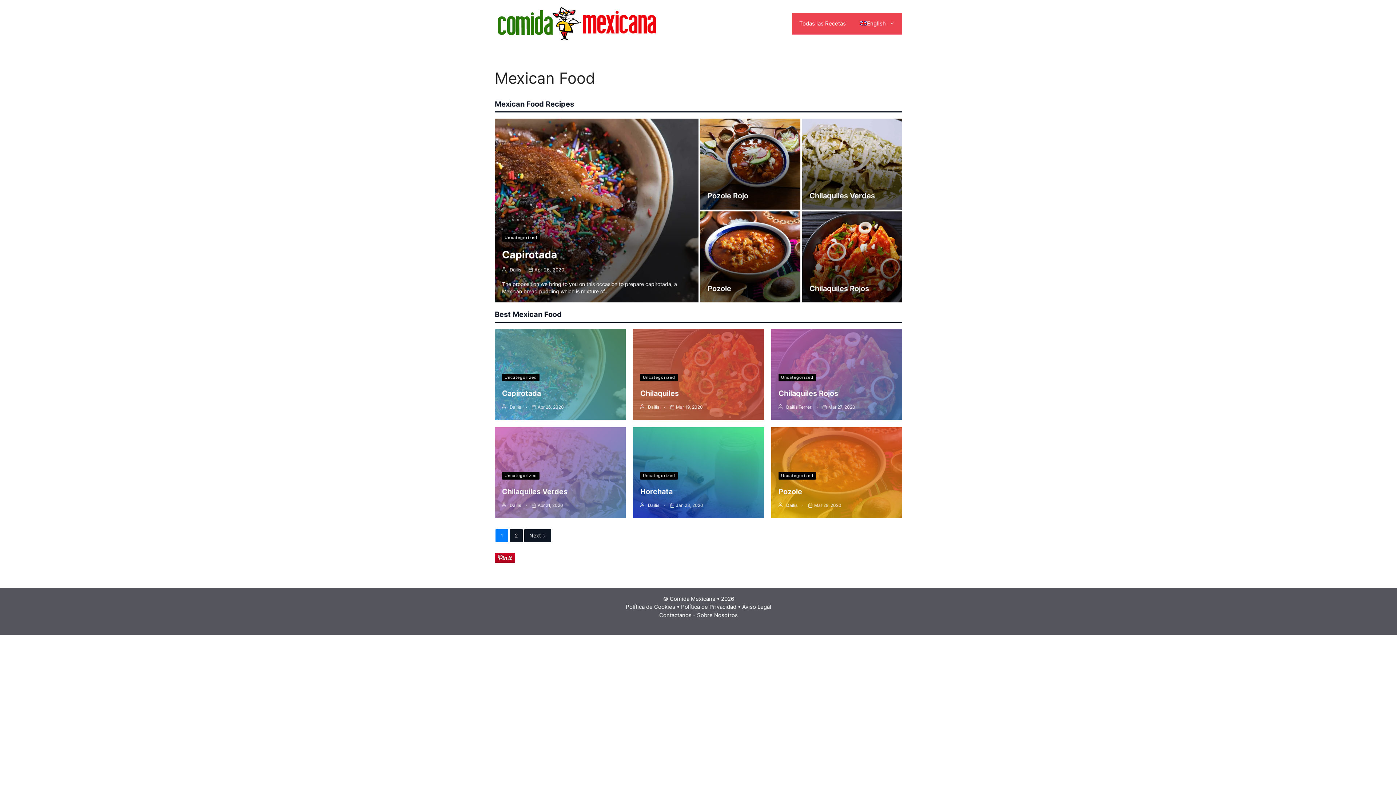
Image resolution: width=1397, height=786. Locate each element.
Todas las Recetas (822, 23)
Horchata (656, 491)
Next (535, 535)
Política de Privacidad (708, 606)
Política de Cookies (650, 606)
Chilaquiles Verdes (842, 195)
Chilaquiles (659, 393)
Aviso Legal (756, 606)
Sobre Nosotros (717, 615)
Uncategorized (521, 237)
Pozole (719, 288)
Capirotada (529, 255)
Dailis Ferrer (799, 407)
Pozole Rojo (728, 195)
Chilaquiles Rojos (839, 288)
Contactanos (675, 615)
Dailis (515, 270)
